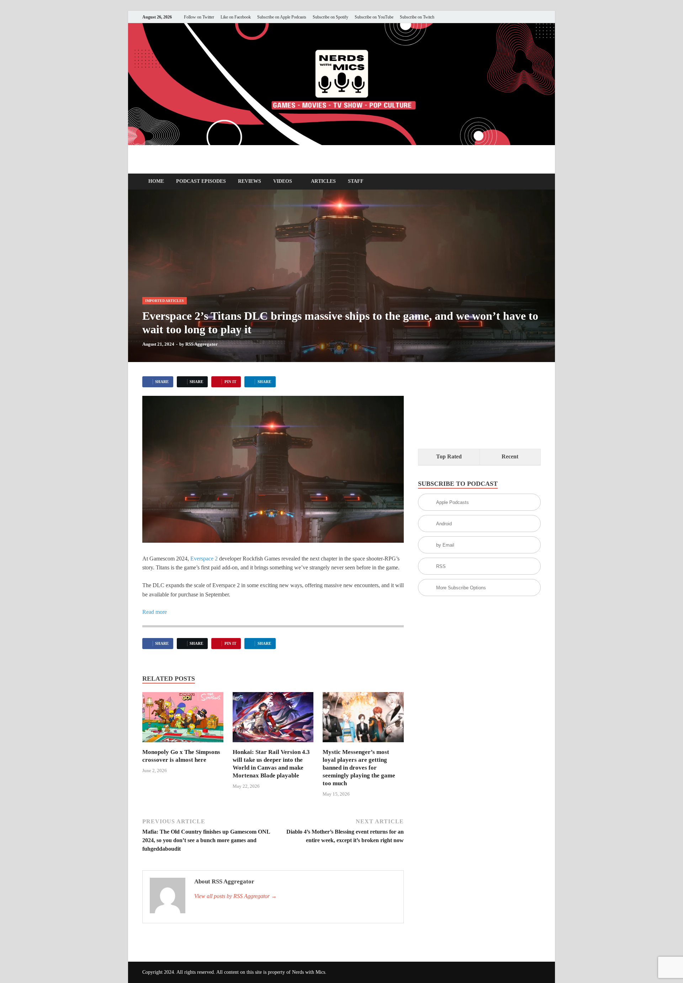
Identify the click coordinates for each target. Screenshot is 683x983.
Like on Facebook (236, 17)
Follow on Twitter (199, 17)
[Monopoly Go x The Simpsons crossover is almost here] (182, 720)
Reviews (249, 181)
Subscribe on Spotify (330, 17)
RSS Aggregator (201, 344)
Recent (510, 456)
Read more (154, 612)
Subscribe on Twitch (417, 17)
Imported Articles (164, 301)
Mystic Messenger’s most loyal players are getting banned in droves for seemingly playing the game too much (359, 768)
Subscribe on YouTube (374, 17)
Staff (356, 181)
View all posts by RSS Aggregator (235, 896)
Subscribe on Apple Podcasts (281, 17)
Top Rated (449, 456)
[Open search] (537, 182)
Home (156, 181)
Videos (282, 181)
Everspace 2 (204, 559)
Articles (323, 181)
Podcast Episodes (201, 181)
